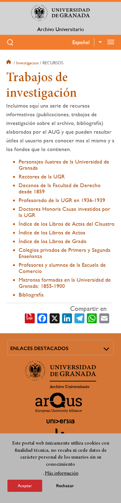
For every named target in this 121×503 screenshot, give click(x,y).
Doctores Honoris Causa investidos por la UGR (64, 211)
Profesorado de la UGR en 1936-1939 (62, 200)
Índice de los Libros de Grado (53, 241)
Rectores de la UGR (42, 176)
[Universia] (60, 421)
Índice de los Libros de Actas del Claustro (66, 223)
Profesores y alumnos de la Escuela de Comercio (62, 267)
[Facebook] (42, 317)
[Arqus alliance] (58, 403)
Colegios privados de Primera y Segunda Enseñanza (64, 253)
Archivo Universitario (60, 29)
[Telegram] (79, 317)
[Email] (104, 317)
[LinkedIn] (67, 317)
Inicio (9, 63)
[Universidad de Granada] (60, 12)
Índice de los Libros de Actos (52, 232)
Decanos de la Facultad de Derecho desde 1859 (60, 188)
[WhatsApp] (92, 317)
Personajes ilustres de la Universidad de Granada (64, 164)
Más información (61, 473)
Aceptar (25, 485)
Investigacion (27, 62)
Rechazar (65, 485)
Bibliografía (31, 294)
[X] (55, 317)
